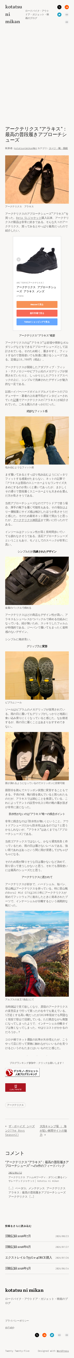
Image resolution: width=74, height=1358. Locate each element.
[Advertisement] (37, 78)
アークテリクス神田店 (26, 520)
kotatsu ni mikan (24, 1290)
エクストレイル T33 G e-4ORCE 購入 (28, 1258)
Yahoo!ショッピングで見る (37, 321)
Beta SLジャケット (28, 218)
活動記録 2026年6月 (18, 1247)
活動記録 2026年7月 (18, 1236)
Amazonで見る (37, 304)
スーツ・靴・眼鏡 (58, 148)
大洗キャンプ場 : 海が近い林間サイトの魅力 (53, 1130)
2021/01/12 (15, 1172)
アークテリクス (15, 1105)
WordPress (63, 1351)
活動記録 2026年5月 (18, 1268)
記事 (16, 400)
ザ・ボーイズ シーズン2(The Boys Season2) (20, 1130)
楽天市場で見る (37, 313)
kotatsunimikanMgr (25, 148)
